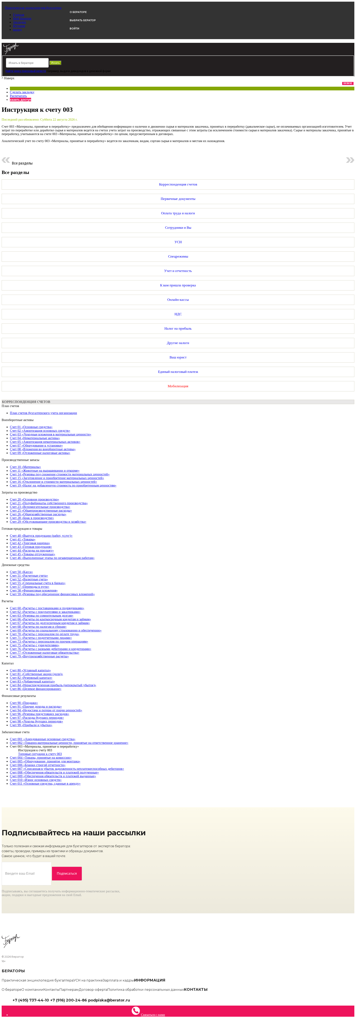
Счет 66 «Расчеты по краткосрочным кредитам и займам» (50, 619)
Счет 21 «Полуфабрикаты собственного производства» (49, 503)
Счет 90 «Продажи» (24, 703)
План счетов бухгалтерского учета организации (43, 413)
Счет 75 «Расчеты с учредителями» (34, 645)
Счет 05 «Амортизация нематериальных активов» (45, 441)
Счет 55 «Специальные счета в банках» (38, 583)
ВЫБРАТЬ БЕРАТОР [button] (83, 20)
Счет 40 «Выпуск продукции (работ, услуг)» (41, 535)
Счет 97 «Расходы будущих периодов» (37, 717)
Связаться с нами (153, 1014)
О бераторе (11, 990)
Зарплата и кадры (118, 980)
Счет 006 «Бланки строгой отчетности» (38, 765)
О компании (32, 990)
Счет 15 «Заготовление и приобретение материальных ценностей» (57, 478)
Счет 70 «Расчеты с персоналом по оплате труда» (44, 634)
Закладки (19, 22)
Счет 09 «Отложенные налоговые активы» (40, 453)
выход (17, 29)
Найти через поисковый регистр (26, 71)
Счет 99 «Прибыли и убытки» (31, 725)
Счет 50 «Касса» (21, 572)
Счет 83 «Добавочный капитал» (32, 681)
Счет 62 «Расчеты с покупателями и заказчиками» (45, 612)
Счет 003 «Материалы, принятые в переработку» (44, 746)
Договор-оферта (93, 990)
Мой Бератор (22, 18)
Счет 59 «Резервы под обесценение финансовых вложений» (52, 594)
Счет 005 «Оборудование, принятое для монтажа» (45, 761)
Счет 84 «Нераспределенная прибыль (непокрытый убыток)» (53, 685)
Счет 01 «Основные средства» (31, 427)
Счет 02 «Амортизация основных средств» (40, 430)
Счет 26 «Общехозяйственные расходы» (38, 514)
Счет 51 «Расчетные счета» (29, 575)
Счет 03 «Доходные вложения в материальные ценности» (50, 434)
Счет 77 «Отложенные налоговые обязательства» (44, 652)
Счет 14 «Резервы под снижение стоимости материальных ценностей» (60, 474)
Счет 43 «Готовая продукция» (31, 547)
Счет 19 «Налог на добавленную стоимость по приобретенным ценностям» (63, 485)
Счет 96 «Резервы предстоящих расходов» (39, 714)
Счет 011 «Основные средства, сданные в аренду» (45, 783)
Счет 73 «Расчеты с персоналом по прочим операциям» (49, 641)
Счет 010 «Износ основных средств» (36, 780)
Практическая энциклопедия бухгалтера (37, 980)
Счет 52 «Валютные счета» (29, 579)
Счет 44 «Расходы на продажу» (32, 550)
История (19, 26)
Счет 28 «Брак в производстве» (32, 518)
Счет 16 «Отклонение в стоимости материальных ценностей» (53, 481)
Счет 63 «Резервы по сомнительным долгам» (41, 615)
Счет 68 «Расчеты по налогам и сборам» (38, 626)
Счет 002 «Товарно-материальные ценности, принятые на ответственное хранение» (69, 743)
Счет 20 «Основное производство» (34, 499)
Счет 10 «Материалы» (25, 467)
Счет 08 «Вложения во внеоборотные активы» (43, 449)
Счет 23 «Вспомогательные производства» (40, 507)
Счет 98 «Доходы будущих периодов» (36, 721)
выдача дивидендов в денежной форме (85, 71)
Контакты (51, 990)
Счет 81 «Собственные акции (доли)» (36, 674)
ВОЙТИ (74, 28)
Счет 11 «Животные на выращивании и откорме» (45, 470)
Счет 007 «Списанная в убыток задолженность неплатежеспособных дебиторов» (67, 768)
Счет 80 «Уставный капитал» (30, 670)
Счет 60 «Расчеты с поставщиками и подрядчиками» (47, 608)
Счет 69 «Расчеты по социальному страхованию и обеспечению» (56, 630)
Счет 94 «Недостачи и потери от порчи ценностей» (46, 710)
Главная (18, 14)
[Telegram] (132, 1000)
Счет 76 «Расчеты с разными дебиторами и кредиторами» (50, 649)
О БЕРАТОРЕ (78, 12)
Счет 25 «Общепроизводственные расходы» (41, 510)
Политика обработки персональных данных (145, 990)
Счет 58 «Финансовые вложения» (34, 590)
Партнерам (69, 990)
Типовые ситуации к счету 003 (40, 754)
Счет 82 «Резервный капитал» (31, 677)
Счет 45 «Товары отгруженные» (32, 554)
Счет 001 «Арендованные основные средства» (42, 739)
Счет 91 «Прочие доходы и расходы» (36, 706)
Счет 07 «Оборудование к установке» (36, 445)
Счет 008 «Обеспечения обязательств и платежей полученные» (54, 772)
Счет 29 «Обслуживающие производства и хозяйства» (48, 521)
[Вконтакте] (135, 1000)
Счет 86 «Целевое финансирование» (35, 689)
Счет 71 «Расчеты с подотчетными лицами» (41, 638)
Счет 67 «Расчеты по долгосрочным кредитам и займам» (50, 623)
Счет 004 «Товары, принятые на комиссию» (41, 757)
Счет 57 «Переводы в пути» (29, 586)
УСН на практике (88, 980)
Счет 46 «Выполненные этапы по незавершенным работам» (52, 558)
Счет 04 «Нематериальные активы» (35, 438)
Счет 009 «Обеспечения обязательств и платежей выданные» (53, 776)
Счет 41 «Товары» (22, 539)
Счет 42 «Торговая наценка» (30, 543)
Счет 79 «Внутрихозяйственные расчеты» (39, 656)
